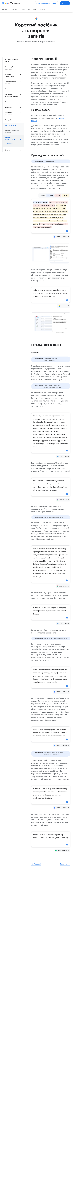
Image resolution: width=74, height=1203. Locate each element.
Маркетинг (8, 107)
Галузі (23, 9)
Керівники (8, 89)
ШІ (29, 9)
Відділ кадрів (9, 102)
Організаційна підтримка (9, 68)
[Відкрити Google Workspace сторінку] (11, 3)
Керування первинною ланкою (11, 95)
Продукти (14, 9)
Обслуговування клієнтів (10, 83)
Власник (10, 144)
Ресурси (42, 9)
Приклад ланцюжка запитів (12, 131)
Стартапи (8, 150)
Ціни (34, 9)
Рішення (5, 9)
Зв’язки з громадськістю (10, 75)
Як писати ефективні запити (11, 61)
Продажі (8, 120)
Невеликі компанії (11, 125)
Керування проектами (8, 114)
